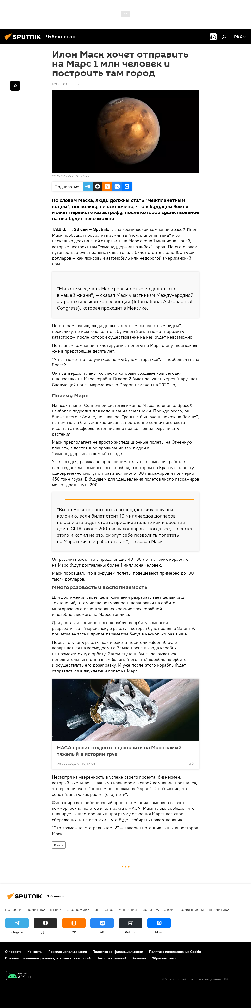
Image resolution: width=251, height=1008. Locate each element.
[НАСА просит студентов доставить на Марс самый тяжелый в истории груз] (125, 710)
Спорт (169, 910)
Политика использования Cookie (175, 951)
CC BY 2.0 (58, 176)
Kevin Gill (74, 176)
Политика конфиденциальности (118, 951)
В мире (58, 845)
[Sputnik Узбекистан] (24, 41)
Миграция (127, 910)
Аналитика (219, 910)
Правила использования (67, 951)
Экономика (78, 910)
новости (13, 910)
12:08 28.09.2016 (65, 84)
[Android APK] (20, 976)
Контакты (34, 951)
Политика (35, 910)
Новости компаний (111, 958)
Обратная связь (164, 958)
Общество (103, 910)
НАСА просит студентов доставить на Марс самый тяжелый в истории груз (119, 750)
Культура (150, 910)
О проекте (13, 951)
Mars (86, 176)
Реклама (139, 958)
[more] (191, 764)
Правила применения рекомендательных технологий (48, 958)
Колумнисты (192, 910)
